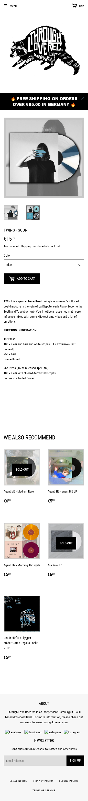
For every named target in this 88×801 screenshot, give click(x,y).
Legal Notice (18, 781)
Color (7, 255)
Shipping (26, 246)
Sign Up (75, 760)
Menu (13, 6)
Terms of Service (44, 790)
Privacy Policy (43, 781)
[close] (82, 98)
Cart (81, 6)
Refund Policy (68, 781)
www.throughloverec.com (52, 722)
